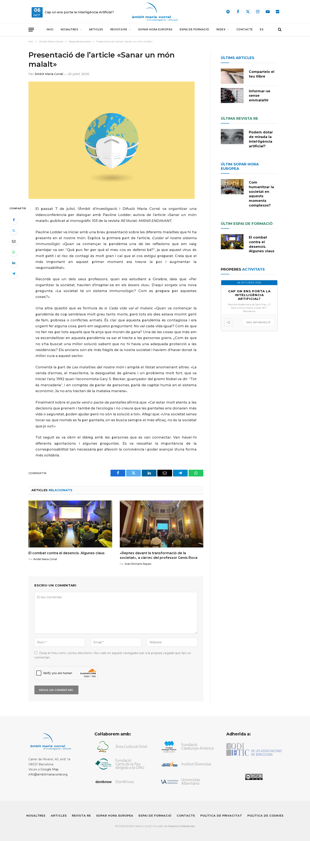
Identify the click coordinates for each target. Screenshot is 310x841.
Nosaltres (69, 29)
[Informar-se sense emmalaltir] (232, 95)
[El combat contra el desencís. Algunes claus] (70, 523)
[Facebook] (13, 220)
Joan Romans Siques (138, 563)
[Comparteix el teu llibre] (232, 76)
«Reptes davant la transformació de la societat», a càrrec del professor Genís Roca (158, 555)
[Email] (13, 241)
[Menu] (31, 29)
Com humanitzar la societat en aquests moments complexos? (261, 193)
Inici (50, 29)
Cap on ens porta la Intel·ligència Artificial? (79, 12)
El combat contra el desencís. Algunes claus (66, 553)
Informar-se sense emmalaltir (259, 95)
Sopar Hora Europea (155, 29)
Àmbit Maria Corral (49, 74)
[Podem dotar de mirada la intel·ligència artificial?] (232, 136)
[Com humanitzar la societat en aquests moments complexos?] (232, 186)
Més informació (258, 322)
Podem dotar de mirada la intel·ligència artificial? (261, 139)
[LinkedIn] (13, 263)
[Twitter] (13, 230)
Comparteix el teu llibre (261, 74)
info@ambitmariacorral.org (47, 774)
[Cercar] (279, 29)
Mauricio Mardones (181, 826)
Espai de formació (194, 29)
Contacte (244, 29)
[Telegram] (13, 273)
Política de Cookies (265, 815)
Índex (220, 29)
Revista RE (118, 29)
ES (261, 29)
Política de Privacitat (221, 815)
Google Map (49, 769)
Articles (96, 29)
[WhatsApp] (13, 252)
